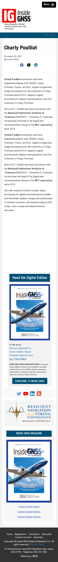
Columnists (34, 534)
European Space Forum (21, 355)
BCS (35, 556)
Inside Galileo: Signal (20, 352)
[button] (49, 35)
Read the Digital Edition (29, 278)
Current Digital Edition (29, 512)
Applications (20, 534)
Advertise (38, 537)
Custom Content (23, 537)
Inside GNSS (13, 60)
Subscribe (46, 534)
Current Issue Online (29, 507)
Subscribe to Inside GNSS (29, 381)
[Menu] (53, 5)
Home (9, 534)
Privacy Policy (37, 545)
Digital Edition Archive (29, 517)
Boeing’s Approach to (20, 348)
